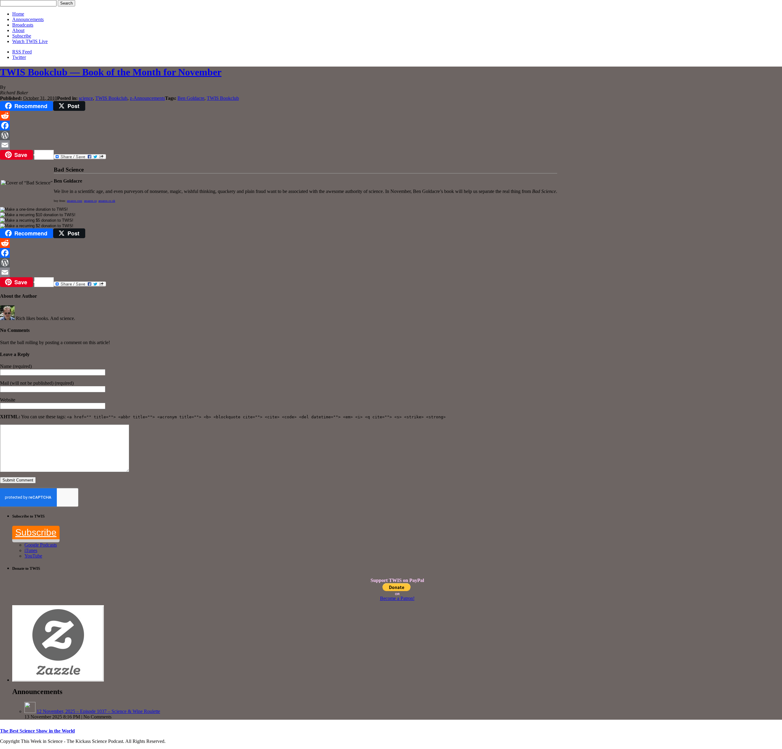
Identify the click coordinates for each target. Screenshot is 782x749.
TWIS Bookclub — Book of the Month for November (110, 72)
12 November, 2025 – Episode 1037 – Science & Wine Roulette (98, 711)
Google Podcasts (40, 544)
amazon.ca (90, 200)
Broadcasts (22, 24)
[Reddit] (391, 116)
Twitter (19, 57)
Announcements (28, 19)
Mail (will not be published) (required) (37, 383)
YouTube (33, 555)
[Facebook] (391, 125)
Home (18, 13)
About (18, 30)
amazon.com (74, 200)
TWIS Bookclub (111, 98)
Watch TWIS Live (30, 41)
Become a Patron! (397, 598)
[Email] (391, 145)
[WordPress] (391, 135)
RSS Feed (22, 51)
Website (7, 399)
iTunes (30, 550)
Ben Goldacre (190, 98)
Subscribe (21, 35)
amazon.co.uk (106, 200)
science (86, 98)
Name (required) (16, 366)
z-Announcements (147, 98)
